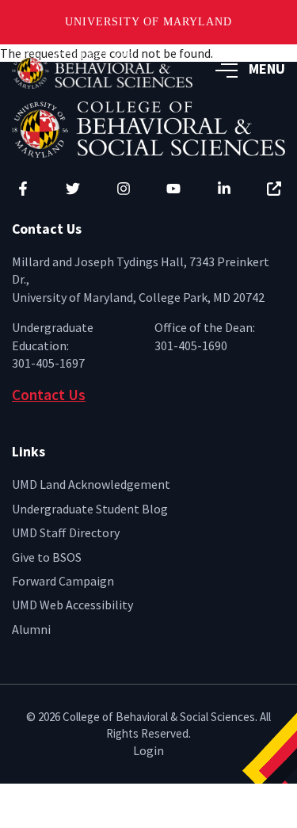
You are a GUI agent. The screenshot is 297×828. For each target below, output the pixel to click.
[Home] (148, 127)
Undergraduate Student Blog (90, 509)
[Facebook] (23, 188)
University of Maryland (148, 22)
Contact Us (49, 394)
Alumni (31, 629)
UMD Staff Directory (66, 532)
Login (148, 750)
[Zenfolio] (274, 188)
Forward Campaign (63, 581)
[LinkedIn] (224, 188)
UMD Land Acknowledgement (91, 484)
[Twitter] (73, 188)
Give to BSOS (47, 557)
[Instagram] (123, 188)
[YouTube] (173, 188)
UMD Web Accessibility (72, 604)
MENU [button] (267, 68)
